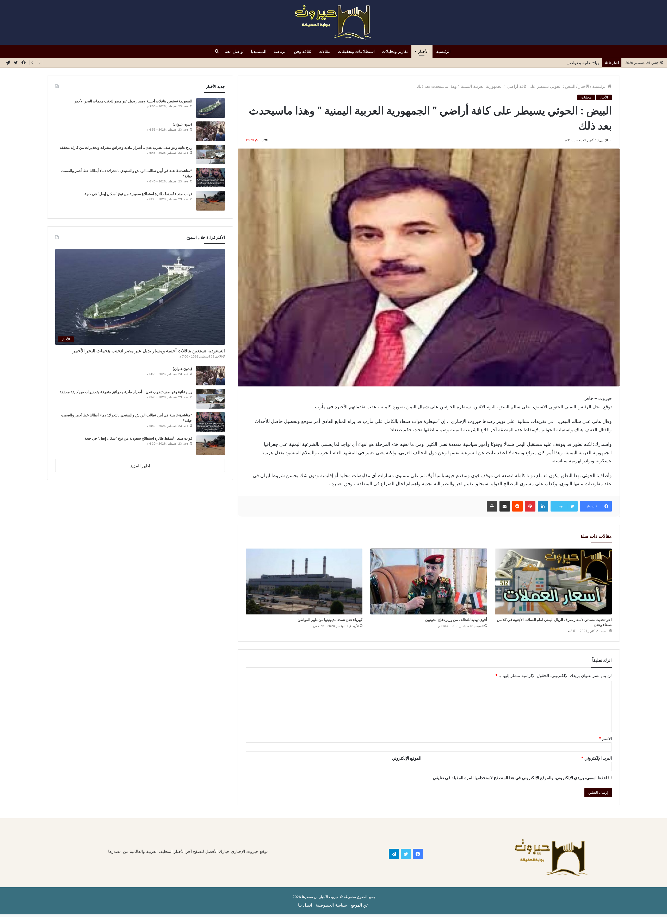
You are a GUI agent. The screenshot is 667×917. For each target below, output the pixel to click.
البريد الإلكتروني (596, 758)
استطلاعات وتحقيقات (356, 51)
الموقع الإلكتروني (406, 758)
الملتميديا (258, 51)
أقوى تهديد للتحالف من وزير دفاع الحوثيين (456, 619)
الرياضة (280, 51)
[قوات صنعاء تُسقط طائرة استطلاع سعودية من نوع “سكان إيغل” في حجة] (210, 201)
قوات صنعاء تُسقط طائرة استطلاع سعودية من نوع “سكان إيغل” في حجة (138, 194)
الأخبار (423, 51)
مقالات (324, 51)
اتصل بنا (305, 905)
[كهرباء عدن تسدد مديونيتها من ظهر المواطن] (304, 581)
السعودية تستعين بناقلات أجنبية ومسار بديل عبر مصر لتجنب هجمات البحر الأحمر (132, 101)
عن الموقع (360, 905)
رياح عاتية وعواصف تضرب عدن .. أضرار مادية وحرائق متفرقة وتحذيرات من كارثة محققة (521, 62)
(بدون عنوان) (182, 124)
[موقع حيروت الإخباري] (333, 22)
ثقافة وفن (302, 51)
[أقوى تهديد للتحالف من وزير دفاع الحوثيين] (428, 581)
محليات (586, 97)
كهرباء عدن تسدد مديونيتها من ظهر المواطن (330, 619)
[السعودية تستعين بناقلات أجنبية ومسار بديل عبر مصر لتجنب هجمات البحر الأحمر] (210, 108)
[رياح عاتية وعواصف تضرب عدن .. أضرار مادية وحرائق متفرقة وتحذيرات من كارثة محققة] (210, 154)
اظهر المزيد (140, 465)
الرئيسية (443, 51)
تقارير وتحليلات (395, 51)
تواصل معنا (234, 51)
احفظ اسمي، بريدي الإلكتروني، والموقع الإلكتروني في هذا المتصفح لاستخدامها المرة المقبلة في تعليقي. (519, 777)
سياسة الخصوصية (331, 905)
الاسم (605, 738)
